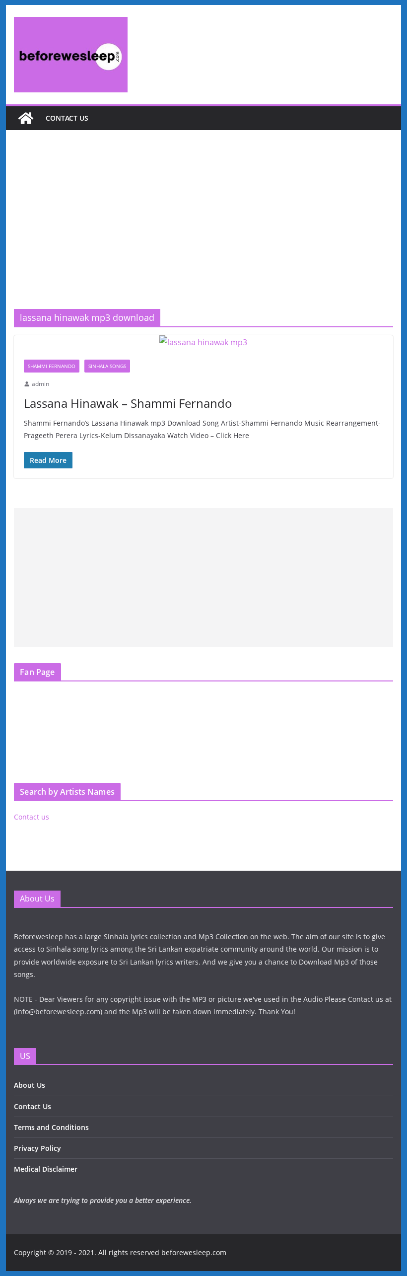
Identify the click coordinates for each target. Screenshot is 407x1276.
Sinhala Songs (107, 366)
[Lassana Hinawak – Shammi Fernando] (203, 342)
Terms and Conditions (51, 1127)
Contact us (67, 118)
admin (40, 383)
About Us (29, 1085)
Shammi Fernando (51, 366)
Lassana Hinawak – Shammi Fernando (128, 403)
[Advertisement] (203, 234)
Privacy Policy (37, 1148)
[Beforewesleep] (26, 118)
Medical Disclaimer (45, 1169)
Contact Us (32, 1106)
